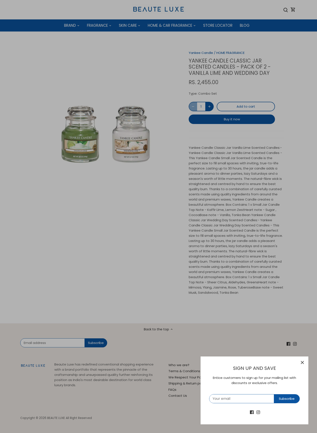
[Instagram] (258, 412)
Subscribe (287, 398)
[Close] (302, 362)
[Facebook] (252, 412)
